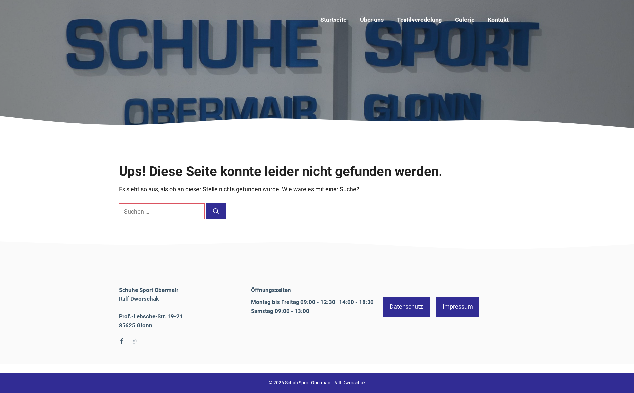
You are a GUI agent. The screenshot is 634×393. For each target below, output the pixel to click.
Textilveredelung (419, 19)
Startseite (333, 19)
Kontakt (498, 19)
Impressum (458, 306)
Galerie (465, 19)
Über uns (372, 19)
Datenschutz (406, 306)
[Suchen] (216, 211)
